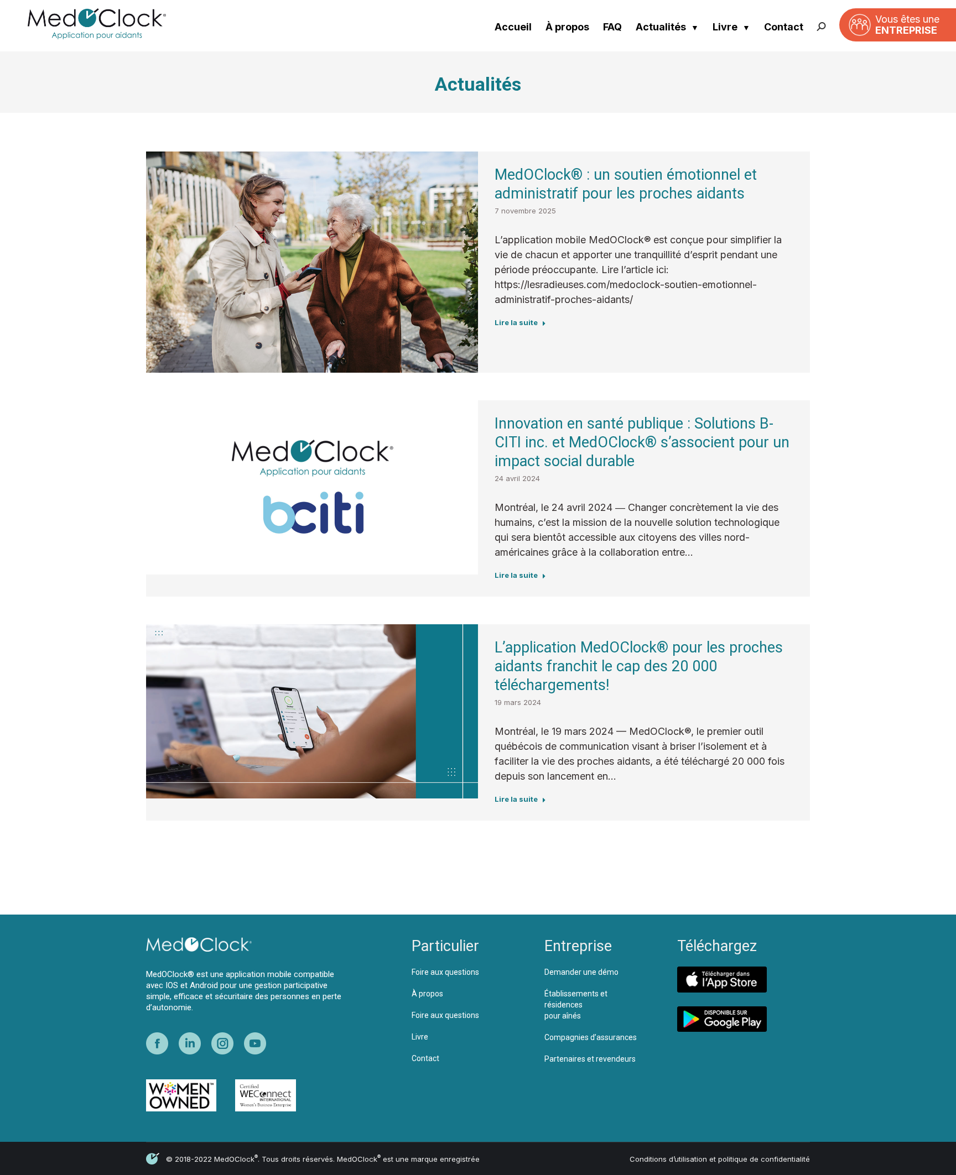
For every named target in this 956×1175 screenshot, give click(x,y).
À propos (567, 27)
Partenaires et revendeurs (590, 1058)
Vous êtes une (907, 24)
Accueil (513, 27)
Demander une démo (581, 972)
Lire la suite (516, 322)
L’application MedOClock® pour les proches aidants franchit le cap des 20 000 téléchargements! (639, 666)
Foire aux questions (445, 972)
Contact (783, 27)
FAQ (612, 27)
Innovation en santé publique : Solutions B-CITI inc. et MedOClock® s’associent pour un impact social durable (642, 442)
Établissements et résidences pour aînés (575, 1004)
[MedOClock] (111, 23)
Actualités (661, 27)
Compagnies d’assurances (590, 1037)
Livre (725, 27)
